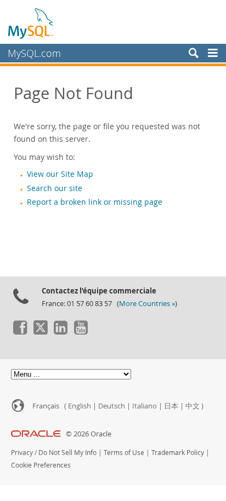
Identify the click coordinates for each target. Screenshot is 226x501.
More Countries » (147, 303)
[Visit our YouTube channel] (80, 331)
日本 (171, 406)
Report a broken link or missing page (94, 202)
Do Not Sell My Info (67, 452)
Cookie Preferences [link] (41, 465)
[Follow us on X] (40, 331)
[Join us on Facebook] (20, 331)
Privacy (22, 452)
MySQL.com (34, 53)
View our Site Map (60, 174)
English (79, 406)
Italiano (144, 406)
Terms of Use (124, 452)
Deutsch (111, 406)
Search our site (54, 188)
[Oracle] (36, 434)
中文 (192, 406)
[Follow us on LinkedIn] (60, 331)
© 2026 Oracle (88, 434)
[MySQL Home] (31, 23)
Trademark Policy (177, 452)
